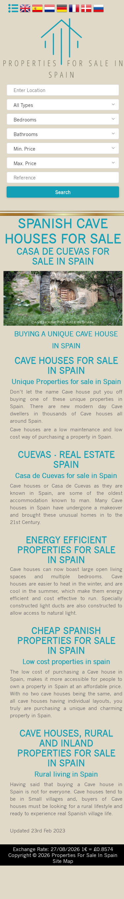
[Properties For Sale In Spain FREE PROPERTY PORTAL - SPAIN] (62, 48)
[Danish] (87, 10)
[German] (63, 10)
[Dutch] (50, 10)
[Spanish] (38, 10)
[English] (26, 10)
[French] (75, 10)
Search (62, 192)
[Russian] (99, 10)
